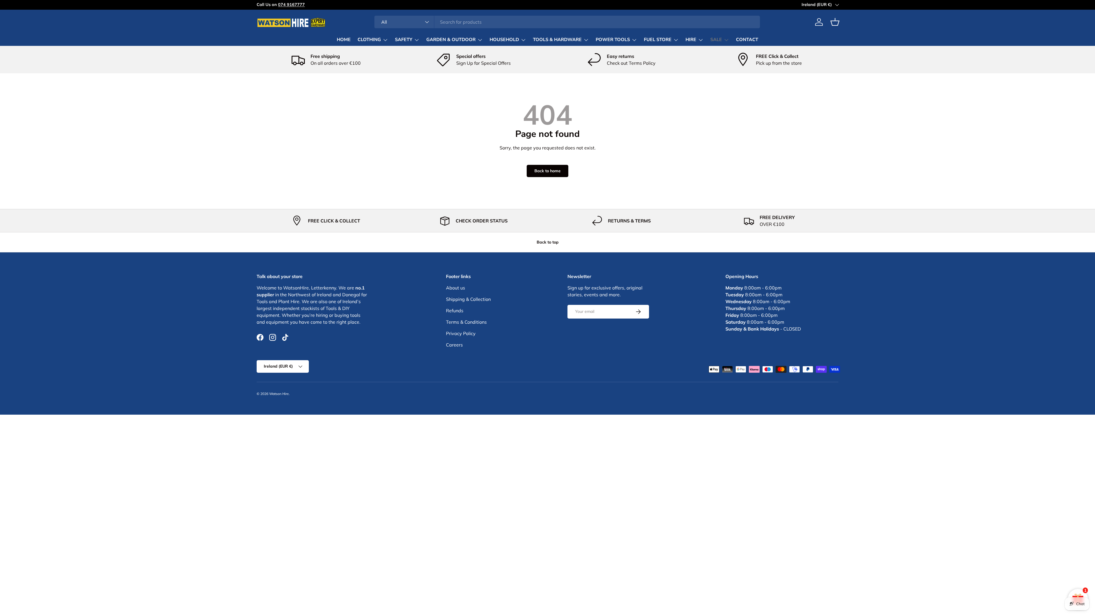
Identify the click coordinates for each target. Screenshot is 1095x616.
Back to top (548, 242)
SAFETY (403, 40)
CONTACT (747, 40)
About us (455, 288)
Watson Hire (279, 394)
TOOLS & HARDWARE (557, 40)
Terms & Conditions (466, 322)
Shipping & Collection (468, 299)
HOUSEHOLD (504, 40)
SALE (716, 40)
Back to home (547, 170)
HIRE (691, 40)
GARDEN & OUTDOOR (451, 40)
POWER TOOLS (613, 40)
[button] (835, 22)
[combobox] (567, 22)
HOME (344, 40)
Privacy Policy (461, 333)
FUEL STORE (658, 40)
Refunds (454, 310)
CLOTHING (369, 40)
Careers (454, 345)
